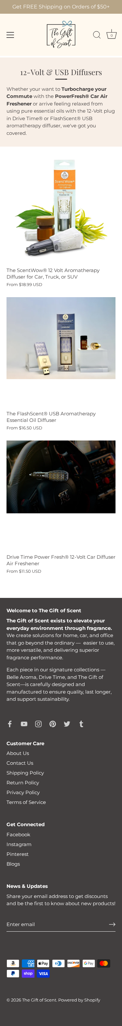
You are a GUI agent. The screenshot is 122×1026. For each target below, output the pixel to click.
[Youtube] (24, 723)
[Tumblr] (81, 723)
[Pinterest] (52, 723)
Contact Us (20, 763)
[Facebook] (10, 723)
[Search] (97, 36)
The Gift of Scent (39, 1000)
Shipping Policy (25, 773)
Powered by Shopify (79, 1000)
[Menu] (10, 35)
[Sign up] (112, 924)
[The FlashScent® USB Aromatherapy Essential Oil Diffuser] (61, 352)
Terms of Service (26, 802)
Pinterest (18, 854)
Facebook (18, 834)
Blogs (13, 864)
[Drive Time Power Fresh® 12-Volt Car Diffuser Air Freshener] (61, 495)
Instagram (19, 844)
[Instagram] (38, 723)
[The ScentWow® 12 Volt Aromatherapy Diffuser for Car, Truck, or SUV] (61, 208)
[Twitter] (67, 723)
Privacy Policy (23, 792)
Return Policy (23, 782)
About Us (18, 753)
